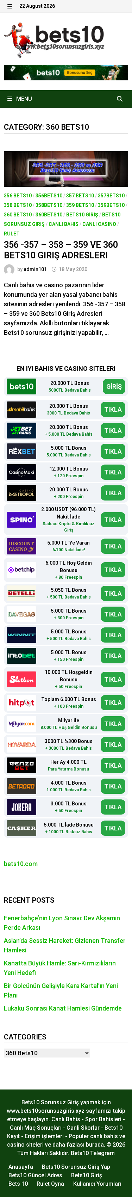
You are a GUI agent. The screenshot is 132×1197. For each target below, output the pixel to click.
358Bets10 (49, 205)
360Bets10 (49, 214)
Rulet (12, 234)
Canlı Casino (99, 224)
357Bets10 (111, 195)
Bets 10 (18, 1183)
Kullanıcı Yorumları (97, 1183)
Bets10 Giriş (82, 214)
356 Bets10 (18, 195)
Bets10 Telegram (93, 1153)
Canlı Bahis (63, 224)
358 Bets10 (18, 205)
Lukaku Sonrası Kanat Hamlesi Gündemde (63, 1008)
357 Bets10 (80, 195)
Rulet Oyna (50, 1183)
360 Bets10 (18, 214)
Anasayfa (20, 1167)
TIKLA (113, 409)
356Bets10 (49, 195)
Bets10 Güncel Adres (35, 1175)
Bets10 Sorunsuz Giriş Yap (76, 1167)
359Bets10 (111, 205)
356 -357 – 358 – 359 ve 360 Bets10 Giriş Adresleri (61, 250)
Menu (23, 99)
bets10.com (21, 863)
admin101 (35, 269)
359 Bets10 (80, 205)
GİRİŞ (114, 386)
